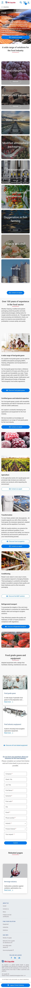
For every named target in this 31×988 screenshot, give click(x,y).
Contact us (6, 909)
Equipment (6, 924)
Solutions (5, 930)
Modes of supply (7, 937)
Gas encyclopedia (7, 950)
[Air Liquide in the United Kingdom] (10, 2)
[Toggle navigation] (2, 2)
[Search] (21, 2)
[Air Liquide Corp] (19, 958)
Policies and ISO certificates (7, 915)
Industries (5, 927)
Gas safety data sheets (7, 946)
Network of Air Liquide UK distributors (9, 941)
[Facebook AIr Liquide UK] (11, 958)
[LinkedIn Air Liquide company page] (15, 958)
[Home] (8, 961)
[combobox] (21, 2)
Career (4, 906)
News (4, 912)
